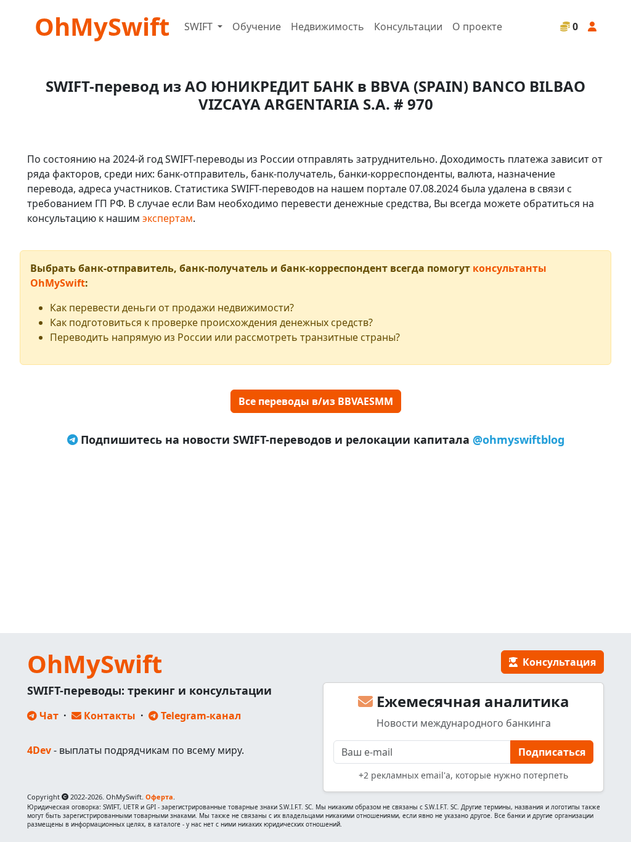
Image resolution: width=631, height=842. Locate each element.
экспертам (167, 218)
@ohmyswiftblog (518, 439)
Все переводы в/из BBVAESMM (315, 401)
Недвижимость (327, 26)
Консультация (557, 662)
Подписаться (551, 752)
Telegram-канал (199, 715)
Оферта (159, 796)
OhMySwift (102, 26)
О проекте (477, 26)
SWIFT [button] (199, 26)
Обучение (256, 26)
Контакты (108, 715)
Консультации (408, 26)
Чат (48, 715)
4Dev (39, 750)
